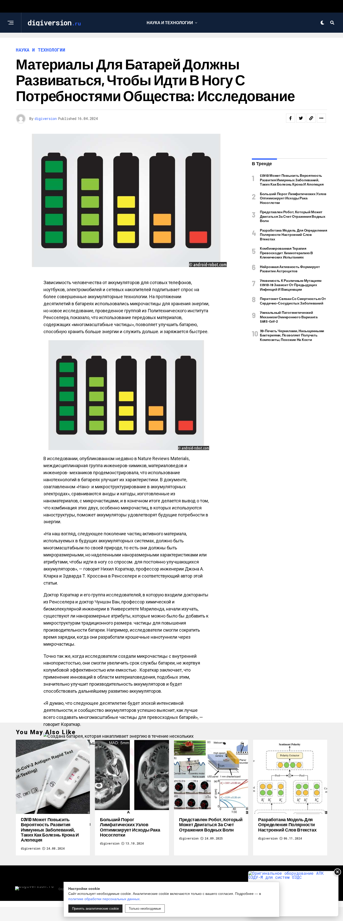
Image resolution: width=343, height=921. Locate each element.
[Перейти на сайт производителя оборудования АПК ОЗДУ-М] (293, 893)
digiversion (46, 118)
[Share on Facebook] (290, 118)
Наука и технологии (170, 22)
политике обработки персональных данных (104, 899)
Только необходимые (145, 908)
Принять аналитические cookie (95, 908)
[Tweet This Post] (300, 118)
